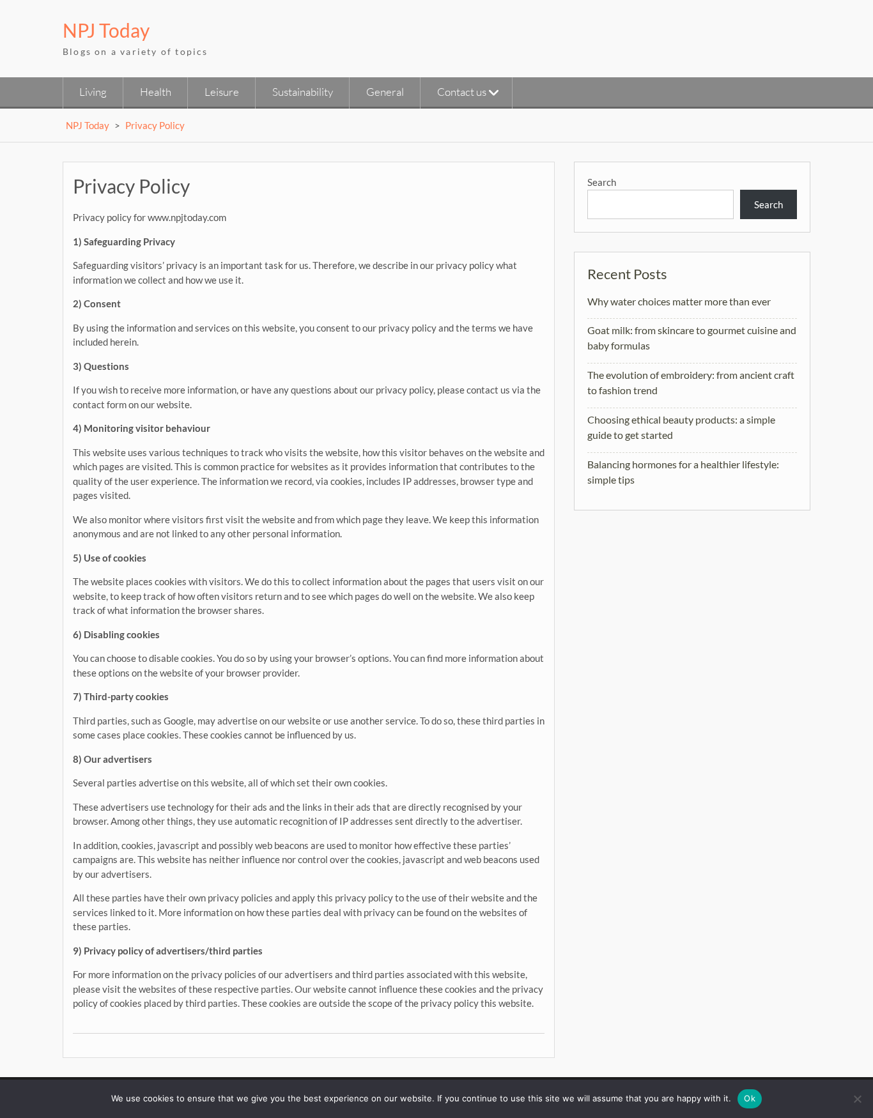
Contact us (461, 91)
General (385, 91)
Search (601, 182)
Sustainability (302, 91)
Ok (749, 1098)
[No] (857, 1098)
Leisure (222, 91)
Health (155, 91)
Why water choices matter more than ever (679, 301)
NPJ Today (106, 30)
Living (93, 91)
